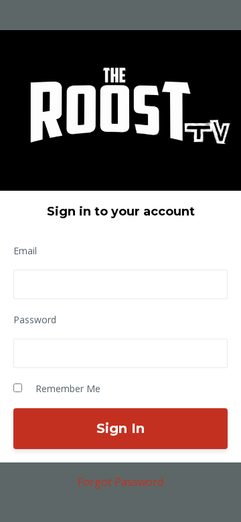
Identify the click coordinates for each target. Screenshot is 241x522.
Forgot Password (120, 481)
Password (34, 319)
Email (25, 250)
